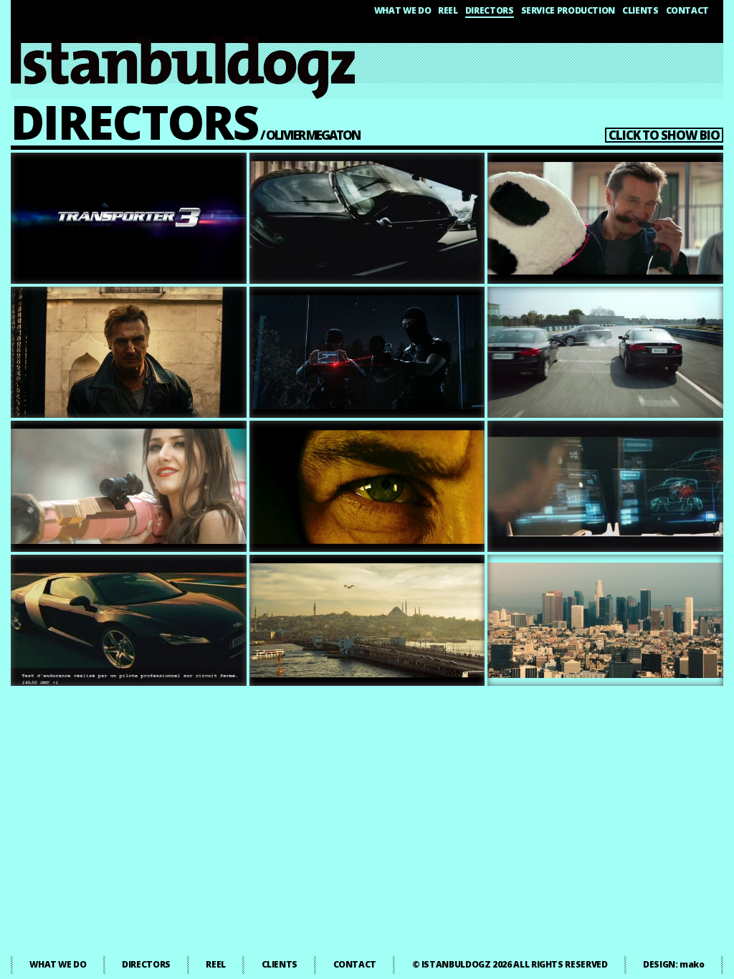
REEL (448, 10)
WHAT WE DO (402, 10)
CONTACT (687, 10)
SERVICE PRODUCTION (568, 10)
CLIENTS (640, 10)
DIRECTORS (489, 10)
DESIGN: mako (674, 964)
